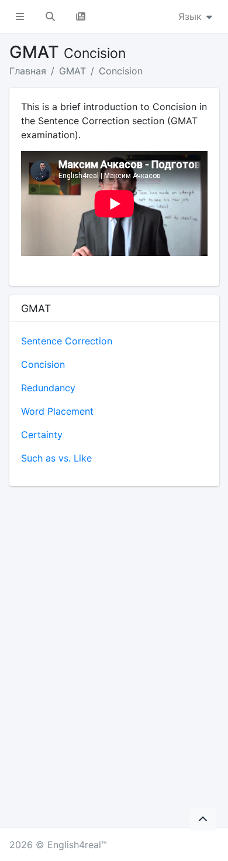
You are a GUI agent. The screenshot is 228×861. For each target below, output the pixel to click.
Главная (27, 71)
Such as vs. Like (56, 458)
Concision (121, 71)
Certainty (42, 434)
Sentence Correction (66, 341)
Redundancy (48, 388)
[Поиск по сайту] (50, 16)
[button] (20, 16)
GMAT (72, 71)
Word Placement (57, 411)
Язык (191, 16)
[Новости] (80, 16)
